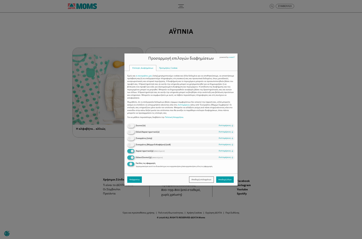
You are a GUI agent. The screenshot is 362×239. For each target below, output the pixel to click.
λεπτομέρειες (226, 125)
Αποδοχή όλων (225, 179)
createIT (232, 57)
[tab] (142, 68)
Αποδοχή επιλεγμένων (201, 179)
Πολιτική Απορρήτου (174, 117)
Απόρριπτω (134, 179)
